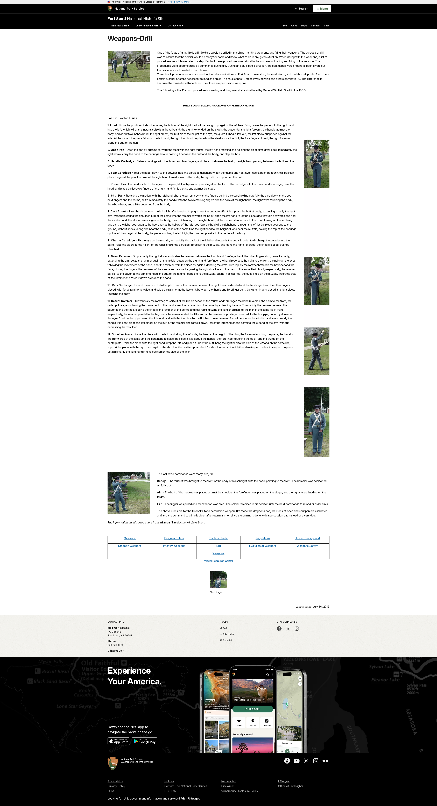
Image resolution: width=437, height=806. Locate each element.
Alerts (294, 25)
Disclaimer (227, 786)
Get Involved (174, 25)
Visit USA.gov (190, 798)
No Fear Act (228, 781)
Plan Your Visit (119, 25)
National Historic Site (136, 18)
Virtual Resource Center (218, 561)
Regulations (263, 538)
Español (227, 640)
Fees (326, 25)
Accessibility (115, 781)
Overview (130, 538)
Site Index (228, 634)
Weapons (218, 553)
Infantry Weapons (174, 546)
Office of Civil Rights (290, 786)
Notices (169, 781)
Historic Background (307, 538)
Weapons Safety (307, 546)
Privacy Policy (116, 786)
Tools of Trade (218, 538)
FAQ (224, 628)
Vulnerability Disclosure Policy (239, 791)
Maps (304, 25)
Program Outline (174, 538)
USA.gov (284, 781)
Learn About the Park (147, 25)
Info (285, 25)
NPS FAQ (170, 791)
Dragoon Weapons (130, 546)
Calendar (315, 25)
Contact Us (115, 650)
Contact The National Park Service (185, 786)
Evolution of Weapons (263, 546)
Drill (218, 546)
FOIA (111, 791)
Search (303, 8)
